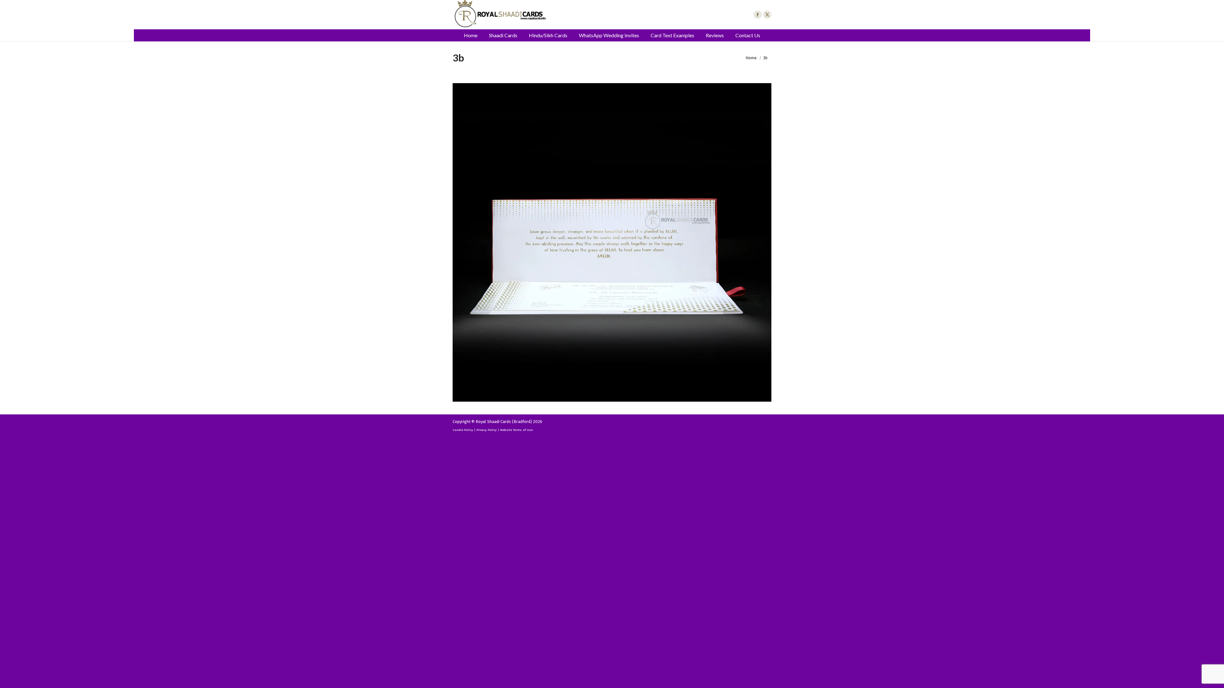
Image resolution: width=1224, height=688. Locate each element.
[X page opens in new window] (767, 15)
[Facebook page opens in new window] (758, 15)
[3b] (612, 242)
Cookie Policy (463, 430)
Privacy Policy (487, 430)
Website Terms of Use (516, 430)
